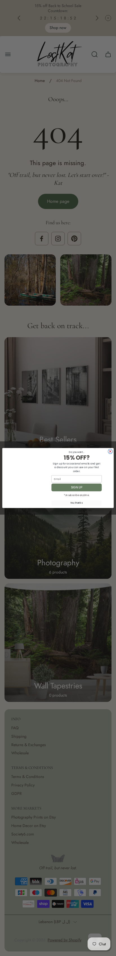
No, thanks (76, 503)
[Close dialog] (110, 451)
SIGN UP (76, 487)
